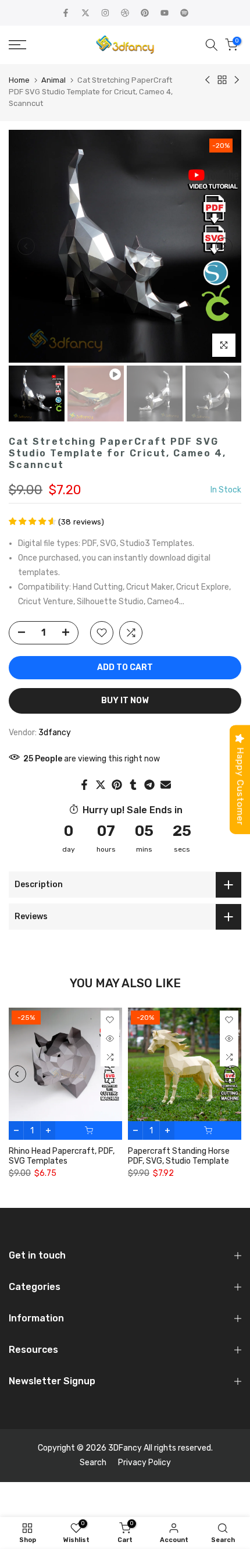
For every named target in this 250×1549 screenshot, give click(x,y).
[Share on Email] (165, 785)
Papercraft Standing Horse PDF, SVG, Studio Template (179, 1157)
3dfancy (54, 733)
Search (93, 1463)
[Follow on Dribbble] (125, 13)
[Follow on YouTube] (164, 13)
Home (19, 80)
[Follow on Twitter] (85, 13)
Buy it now (125, 701)
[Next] (224, 246)
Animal (53, 80)
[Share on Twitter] (100, 785)
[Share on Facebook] (84, 785)
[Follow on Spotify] (184, 13)
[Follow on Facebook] (66, 13)
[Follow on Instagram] (105, 13)
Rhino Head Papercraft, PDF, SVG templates (62, 1157)
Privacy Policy (144, 1463)
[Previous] (26, 246)
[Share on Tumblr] (133, 785)
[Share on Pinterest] (117, 785)
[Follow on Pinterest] (145, 13)
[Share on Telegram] (149, 785)
